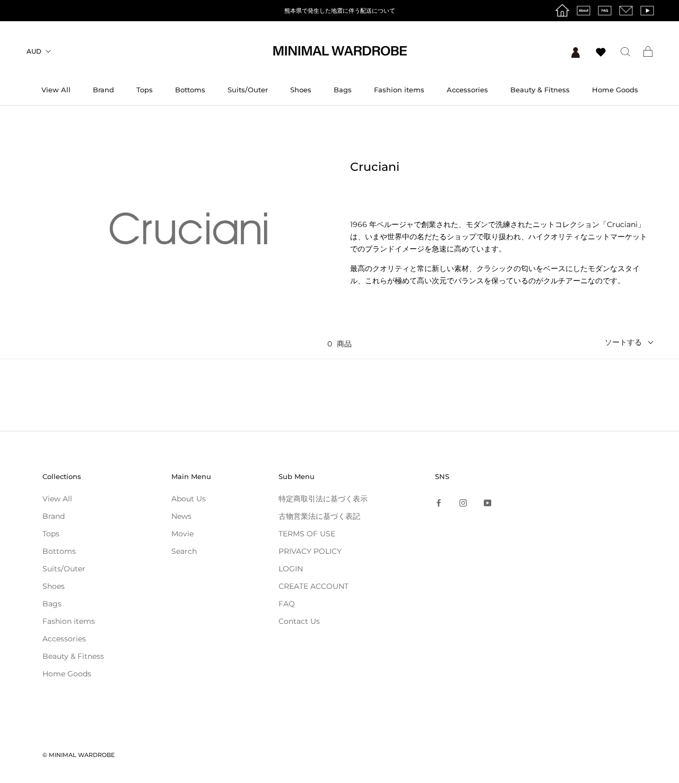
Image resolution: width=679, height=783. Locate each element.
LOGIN (290, 568)
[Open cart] (647, 51)
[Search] (625, 51)
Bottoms (190, 89)
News (181, 516)
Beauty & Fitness (540, 89)
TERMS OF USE (306, 533)
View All (56, 89)
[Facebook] (438, 503)
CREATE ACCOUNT (313, 586)
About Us (188, 498)
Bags (343, 89)
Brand (103, 89)
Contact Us (299, 621)
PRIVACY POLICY (310, 551)
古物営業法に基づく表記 (319, 516)
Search (184, 551)
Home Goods (615, 89)
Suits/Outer (248, 89)
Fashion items (399, 89)
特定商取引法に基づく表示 (323, 498)
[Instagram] (463, 503)
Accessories (467, 89)
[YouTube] (487, 503)
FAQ (286, 603)
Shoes (300, 89)
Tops (144, 89)
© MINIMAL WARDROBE (78, 755)
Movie (182, 533)
